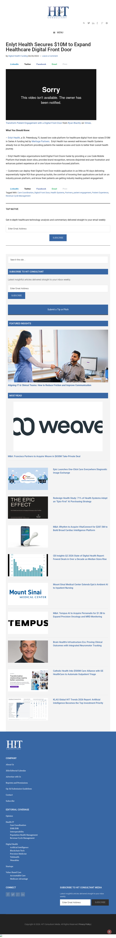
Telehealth (14, 857)
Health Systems (57, 192)
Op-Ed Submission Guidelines (19, 788)
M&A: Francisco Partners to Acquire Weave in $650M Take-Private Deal (44, 456)
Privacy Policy (85, 924)
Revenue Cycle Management (18, 196)
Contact (9, 794)
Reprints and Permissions (17, 782)
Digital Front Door (42, 192)
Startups (9, 866)
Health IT (10, 822)
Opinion (9, 816)
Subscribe (10, 801)
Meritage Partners (40, 141)
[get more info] (108, 23)
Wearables (14, 860)
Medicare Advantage (19, 878)
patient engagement (82, 192)
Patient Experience (100, 192)
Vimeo (88, 123)
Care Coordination (26, 192)
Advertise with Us (13, 776)
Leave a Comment (50, 56)
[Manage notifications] (109, 932)
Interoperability (17, 831)
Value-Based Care (13, 872)
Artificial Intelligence (19, 847)
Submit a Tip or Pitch (58, 309)
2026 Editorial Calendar (16, 770)
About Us (10, 764)
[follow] (90, 23)
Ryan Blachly (74, 123)
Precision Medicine (18, 853)
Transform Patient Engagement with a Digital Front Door (34, 123)
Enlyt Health (14, 137)
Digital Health (12, 844)
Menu (60, 32)
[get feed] (85, 23)
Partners (69, 192)
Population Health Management (24, 834)
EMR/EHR (14, 828)
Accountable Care (17, 875)
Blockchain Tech (17, 850)
